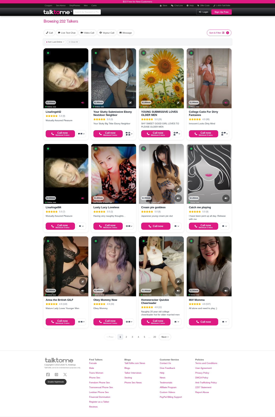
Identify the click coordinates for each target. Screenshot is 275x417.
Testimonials (166, 382)
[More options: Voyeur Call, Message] (129, 226)
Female (93, 363)
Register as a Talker (99, 401)
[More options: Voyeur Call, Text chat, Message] (177, 133)
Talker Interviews (132, 373)
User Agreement (203, 368)
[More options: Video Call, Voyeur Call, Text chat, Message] (129, 133)
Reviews (93, 406)
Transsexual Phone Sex (101, 387)
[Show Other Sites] (72, 10)
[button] (48, 53)
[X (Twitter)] (65, 374)
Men (86, 5)
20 (154, 337)
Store (164, 5)
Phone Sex (94, 377)
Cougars (48, 5)
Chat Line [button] (178, 5)
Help (191, 5)
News (162, 377)
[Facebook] (48, 374)
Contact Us (165, 363)
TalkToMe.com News (134, 363)
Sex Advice (61, 5)
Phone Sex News (133, 382)
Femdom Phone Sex (99, 382)
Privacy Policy (202, 373)
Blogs (127, 368)
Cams (94, 5)
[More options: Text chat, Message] (81, 133)
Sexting (128, 377)
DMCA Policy (201, 377)
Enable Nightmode (56, 382)
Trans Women (96, 373)
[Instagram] (57, 374)
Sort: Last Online (55, 42)
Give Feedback (167, 368)
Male (91, 368)
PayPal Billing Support (171, 397)
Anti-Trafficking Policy (206, 382)
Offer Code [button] (205, 5)
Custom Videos (167, 392)
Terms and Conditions (206, 363)
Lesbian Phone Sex (99, 392)
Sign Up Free (222, 12)
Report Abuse (202, 392)
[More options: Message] (81, 226)
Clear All (74, 42)
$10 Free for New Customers (137, 1)
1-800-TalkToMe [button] (223, 5)
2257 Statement (203, 387)
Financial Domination (99, 397)
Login (205, 12)
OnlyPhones (74, 5)
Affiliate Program (168, 387)
